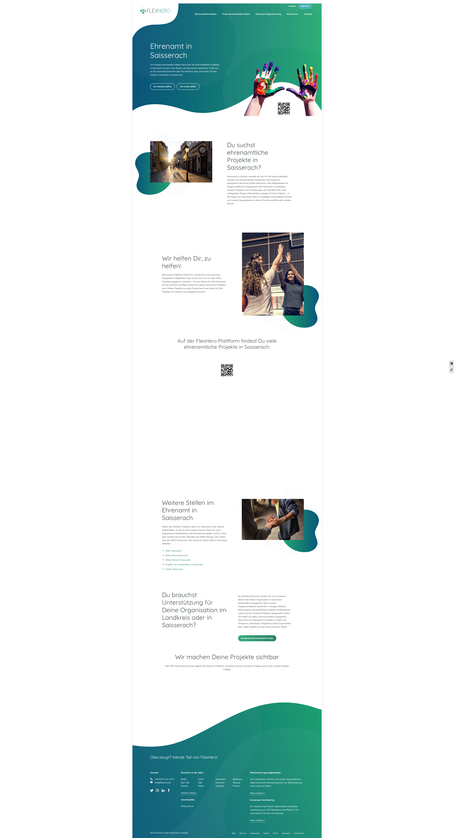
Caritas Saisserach (174, 569)
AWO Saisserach (173, 550)
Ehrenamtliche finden (205, 14)
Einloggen (292, 6)
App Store (259, 356)
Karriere (266, 833)
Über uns (242, 833)
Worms (236, 786)
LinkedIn (163, 790)
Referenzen (292, 14)
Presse (275, 833)
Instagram (157, 790)
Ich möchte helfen (162, 86)
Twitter (151, 790)
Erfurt (201, 779)
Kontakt (308, 14)
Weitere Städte (188, 793)
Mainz (201, 786)
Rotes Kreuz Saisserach (176, 555)
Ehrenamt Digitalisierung (268, 14)
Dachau (184, 786)
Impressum (286, 833)
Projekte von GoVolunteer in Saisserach (184, 564)
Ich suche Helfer (188, 86)
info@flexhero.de (163, 782)
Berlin (183, 779)
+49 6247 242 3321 (165, 779)
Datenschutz (299, 833)
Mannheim (220, 779)
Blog (234, 833)
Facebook (168, 790)
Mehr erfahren (257, 793)
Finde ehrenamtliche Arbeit (236, 14)
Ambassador (255, 833)
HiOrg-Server (187, 806)
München (220, 782)
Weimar (236, 782)
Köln (200, 782)
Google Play (194, 356)
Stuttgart (220, 786)
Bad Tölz (185, 782)
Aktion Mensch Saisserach (178, 560)
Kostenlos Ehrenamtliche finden (257, 638)
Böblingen (237, 779)
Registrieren (305, 6)
